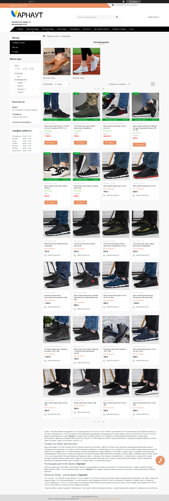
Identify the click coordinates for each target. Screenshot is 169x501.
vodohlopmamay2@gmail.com (22, 122)
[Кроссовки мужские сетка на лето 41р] (145, 329)
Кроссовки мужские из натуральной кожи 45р (143, 296)
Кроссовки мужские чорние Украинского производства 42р (86, 297)
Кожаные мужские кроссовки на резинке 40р (55, 296)
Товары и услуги (18, 43)
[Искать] (116, 17)
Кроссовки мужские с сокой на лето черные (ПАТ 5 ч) (56, 127)
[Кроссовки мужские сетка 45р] (116, 383)
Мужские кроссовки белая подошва (56, 245)
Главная (20, 29)
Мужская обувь (33, 29)
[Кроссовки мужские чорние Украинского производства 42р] (86, 276)
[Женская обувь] (86, 61)
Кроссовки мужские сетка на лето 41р (144, 350)
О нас (131, 29)
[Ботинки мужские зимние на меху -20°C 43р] (57, 329)
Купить (52, 143)
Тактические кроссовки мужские (84, 245)
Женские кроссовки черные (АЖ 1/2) (86, 187)
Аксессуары (61, 29)
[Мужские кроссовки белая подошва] (57, 224)
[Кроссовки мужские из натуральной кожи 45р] (145, 276)
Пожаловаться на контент (88, 499)
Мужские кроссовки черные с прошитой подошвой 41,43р (86, 351)
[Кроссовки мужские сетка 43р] (145, 383)
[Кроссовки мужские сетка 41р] (57, 383)
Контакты (87, 29)
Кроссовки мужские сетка (114, 186)
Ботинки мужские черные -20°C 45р (114, 350)
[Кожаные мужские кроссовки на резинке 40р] (57, 276)
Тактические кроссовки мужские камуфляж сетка (114, 245)
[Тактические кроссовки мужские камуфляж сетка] (116, 224)
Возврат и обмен (119, 29)
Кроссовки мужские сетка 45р (114, 404)
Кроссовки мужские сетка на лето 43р (114, 296)
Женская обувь (48, 29)
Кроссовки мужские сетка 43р (144, 404)
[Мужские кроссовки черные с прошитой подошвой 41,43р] (86, 329)
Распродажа (74, 29)
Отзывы (15, 52)
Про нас (15, 47)
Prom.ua (95, 497)
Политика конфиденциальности (110, 499)
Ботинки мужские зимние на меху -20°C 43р (55, 350)
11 (103, 89)
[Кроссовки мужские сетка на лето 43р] (116, 276)
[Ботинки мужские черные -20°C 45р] (116, 329)
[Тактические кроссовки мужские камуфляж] (145, 224)
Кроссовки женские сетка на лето (114, 127)
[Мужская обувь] (57, 61)
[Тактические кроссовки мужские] (86, 224)
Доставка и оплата (101, 29)
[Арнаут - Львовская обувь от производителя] (30, 14)
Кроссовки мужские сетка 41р (55, 404)
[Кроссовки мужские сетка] (116, 166)
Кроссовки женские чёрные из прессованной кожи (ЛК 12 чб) (145, 128)
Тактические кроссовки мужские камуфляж (84, 127)
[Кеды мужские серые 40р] (86, 383)
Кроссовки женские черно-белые (56, 187)
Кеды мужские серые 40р (85, 403)
